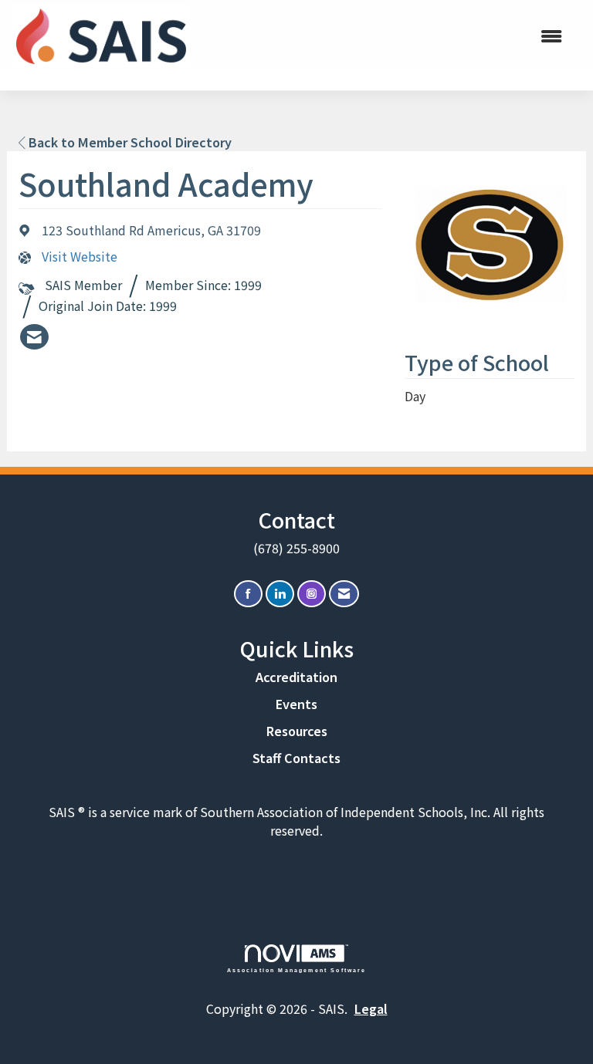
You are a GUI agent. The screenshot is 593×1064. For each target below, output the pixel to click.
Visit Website (79, 256)
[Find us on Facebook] (248, 593)
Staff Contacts (296, 757)
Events (296, 703)
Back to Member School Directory (128, 142)
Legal (371, 1008)
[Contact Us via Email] (344, 593)
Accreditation (296, 676)
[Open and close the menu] (388, 35)
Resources (296, 730)
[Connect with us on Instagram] (311, 593)
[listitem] (34, 337)
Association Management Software (297, 970)
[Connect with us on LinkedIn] (280, 593)
